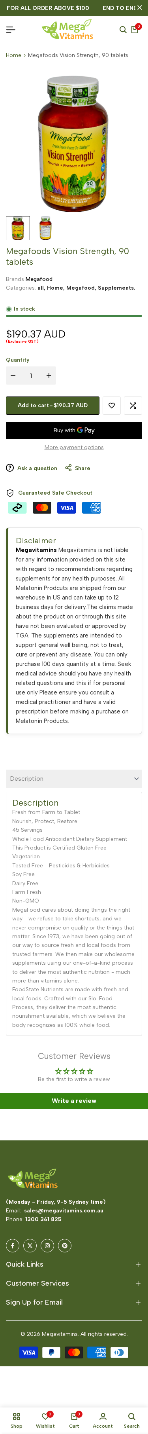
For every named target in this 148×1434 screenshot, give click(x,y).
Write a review (74, 1100)
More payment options (74, 447)
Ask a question (36, 468)
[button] (112, 405)
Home (13, 55)
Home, (56, 288)
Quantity (18, 360)
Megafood (39, 279)
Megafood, (82, 288)
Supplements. (116, 288)
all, (42, 288)
